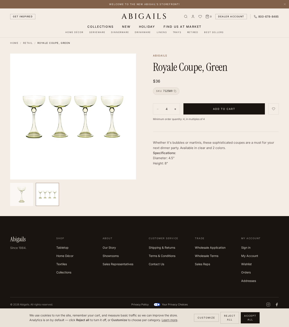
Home (14, 42)
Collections (100, 26)
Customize (206, 317)
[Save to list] (273, 109)
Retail (28, 42)
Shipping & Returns (162, 247)
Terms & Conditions (162, 256)
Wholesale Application (210, 247)
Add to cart (224, 108)
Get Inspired (23, 16)
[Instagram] (268, 304)
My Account (249, 256)
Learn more (169, 320)
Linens (162, 32)
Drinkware (143, 32)
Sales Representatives (118, 264)
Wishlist (246, 264)
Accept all (250, 317)
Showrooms (111, 256)
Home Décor (74, 32)
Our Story (109, 247)
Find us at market (182, 26)
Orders (246, 272)
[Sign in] (193, 16)
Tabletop (62, 247)
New (126, 26)
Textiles (61, 264)
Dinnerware (120, 32)
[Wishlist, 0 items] (200, 16)
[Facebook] (277, 304)
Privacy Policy (140, 304)
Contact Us (156, 264)
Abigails (144, 16)
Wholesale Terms (206, 256)
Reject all (229, 317)
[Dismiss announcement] (284, 4)
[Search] (186, 16)
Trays (177, 32)
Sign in (245, 247)
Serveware (97, 32)
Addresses (248, 281)
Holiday (147, 26)
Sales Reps (202, 264)
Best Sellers (214, 32)
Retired (192, 32)
